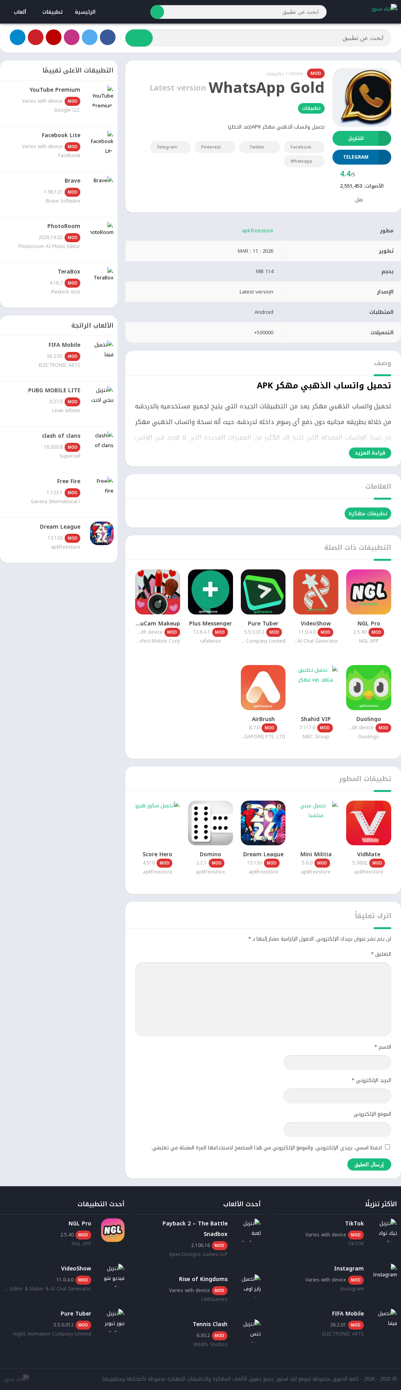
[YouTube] (53, 37)
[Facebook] (108, 37)
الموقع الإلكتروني (372, 1114)
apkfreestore (257, 231)
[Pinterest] (35, 37)
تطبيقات (52, 12)
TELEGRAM (355, 157)
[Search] (157, 12)
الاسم (382, 1047)
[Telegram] (17, 37)
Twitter (257, 147)
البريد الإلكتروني (371, 1080)
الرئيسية (85, 12)
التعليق (381, 954)
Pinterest (211, 147)
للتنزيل (356, 138)
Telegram (167, 147)
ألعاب (20, 12)
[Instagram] (71, 37)
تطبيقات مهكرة (368, 513)
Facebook (301, 147)
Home (296, 73)
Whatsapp (301, 161)
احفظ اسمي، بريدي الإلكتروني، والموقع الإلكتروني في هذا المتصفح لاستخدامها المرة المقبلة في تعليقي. (266, 1148)
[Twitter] (90, 37)
